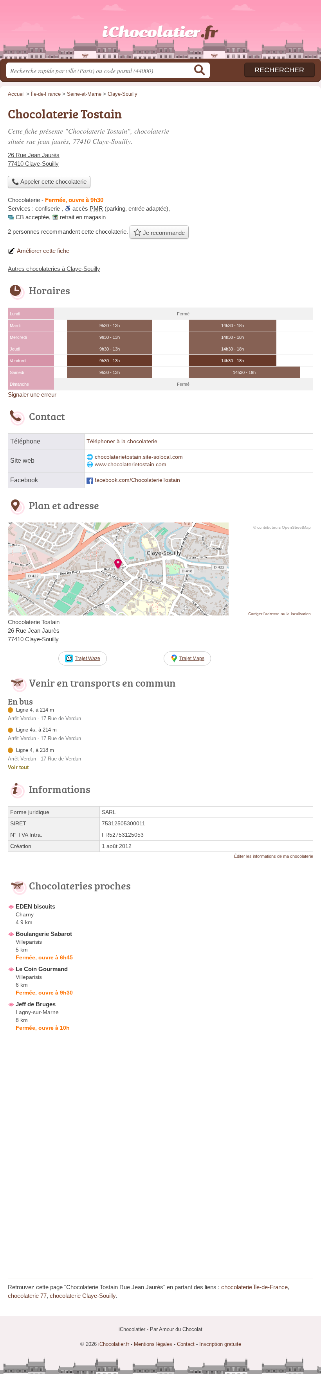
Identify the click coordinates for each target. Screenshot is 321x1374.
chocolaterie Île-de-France (254, 1287)
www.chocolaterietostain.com (130, 464)
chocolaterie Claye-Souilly (82, 1295)
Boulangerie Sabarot (44, 933)
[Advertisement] (160, 1216)
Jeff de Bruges (36, 1004)
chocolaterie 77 (27, 1295)
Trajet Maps (191, 658)
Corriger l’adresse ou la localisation (279, 614)
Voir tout (18, 767)
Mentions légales (153, 1344)
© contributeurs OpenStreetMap (282, 527)
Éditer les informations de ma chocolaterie (273, 856)
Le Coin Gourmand (42, 969)
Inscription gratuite (220, 1344)
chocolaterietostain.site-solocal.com (139, 457)
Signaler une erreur (32, 394)
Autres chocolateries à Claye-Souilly (54, 268)
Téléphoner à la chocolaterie (122, 441)
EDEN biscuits (35, 906)
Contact (186, 1344)
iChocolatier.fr (160, 32)
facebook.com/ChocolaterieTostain (137, 480)
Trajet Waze (87, 658)
